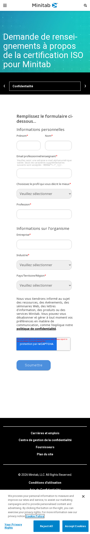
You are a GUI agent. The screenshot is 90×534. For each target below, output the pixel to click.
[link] (45, 433)
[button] (85, 5)
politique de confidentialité (36, 329)
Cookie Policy (35, 516)
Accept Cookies (75, 526)
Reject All (46, 526)
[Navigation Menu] (5, 5)
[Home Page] (45, 5)
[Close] (83, 496)
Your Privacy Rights (13, 526)
